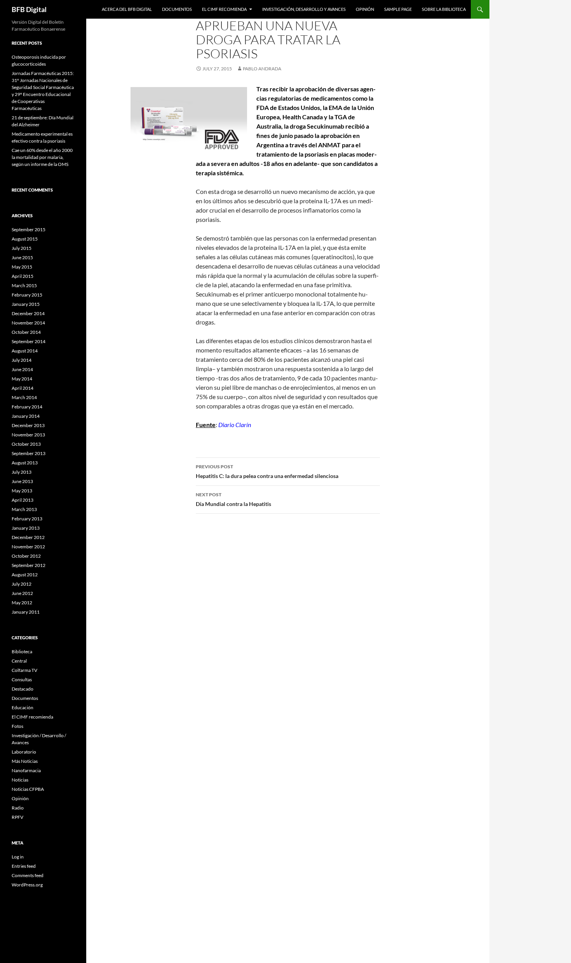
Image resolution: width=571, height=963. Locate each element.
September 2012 (28, 565)
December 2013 (28, 425)
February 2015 (27, 295)
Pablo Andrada (262, 69)
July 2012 (21, 584)
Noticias (20, 780)
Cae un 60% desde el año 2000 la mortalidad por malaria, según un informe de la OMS (42, 157)
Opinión (365, 9)
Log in (18, 857)
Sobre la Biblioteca (444, 9)
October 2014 (26, 332)
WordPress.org (27, 885)
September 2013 (28, 453)
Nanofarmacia (26, 770)
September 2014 (28, 341)
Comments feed (28, 875)
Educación (22, 707)
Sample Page (398, 9)
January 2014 (26, 416)
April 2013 (22, 500)
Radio (18, 808)
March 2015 (24, 285)
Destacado (22, 689)
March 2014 (24, 397)
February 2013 (27, 519)
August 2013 (25, 463)
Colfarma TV (24, 670)
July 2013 (21, 472)
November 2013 (28, 435)
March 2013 (24, 509)
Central (19, 661)
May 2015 (22, 267)
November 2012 (28, 547)
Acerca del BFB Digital (127, 9)
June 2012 (22, 593)
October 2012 (26, 556)
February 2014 (27, 407)
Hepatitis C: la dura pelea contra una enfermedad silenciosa (267, 471)
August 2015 (25, 239)
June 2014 (22, 369)
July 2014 (21, 360)
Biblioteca (22, 651)
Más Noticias (25, 761)
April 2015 (22, 276)
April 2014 (22, 388)
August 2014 (25, 351)
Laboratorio (24, 752)
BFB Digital (29, 9)
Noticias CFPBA (28, 789)
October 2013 (26, 444)
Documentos (177, 9)
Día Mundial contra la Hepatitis (233, 499)
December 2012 (28, 537)
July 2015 (21, 248)
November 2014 (28, 323)
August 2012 (25, 574)
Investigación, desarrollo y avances (304, 9)
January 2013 (26, 528)
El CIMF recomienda (224, 9)
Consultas (22, 679)
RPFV (17, 817)
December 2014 (28, 313)
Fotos (17, 726)
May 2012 (22, 602)
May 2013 (22, 491)
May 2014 (22, 379)
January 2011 (26, 612)
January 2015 (26, 304)
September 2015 (28, 229)
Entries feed (24, 866)
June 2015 (22, 257)
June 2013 (22, 481)
